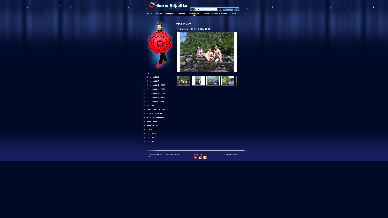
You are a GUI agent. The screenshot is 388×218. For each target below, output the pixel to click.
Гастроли (150, 105)
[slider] (233, 9)
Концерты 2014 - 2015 (156, 89)
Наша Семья (152, 121)
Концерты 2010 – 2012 (156, 97)
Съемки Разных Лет (155, 113)
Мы (148, 73)
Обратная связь (152, 156)
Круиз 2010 (151, 138)
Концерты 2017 (153, 81)
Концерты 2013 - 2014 (156, 93)
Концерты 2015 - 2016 (156, 85)
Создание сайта (228, 154)
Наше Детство (152, 125)
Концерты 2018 (153, 77)
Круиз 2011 (151, 142)
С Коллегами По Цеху (156, 109)
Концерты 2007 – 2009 (156, 101)
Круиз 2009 (151, 134)
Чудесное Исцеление (155, 117)
